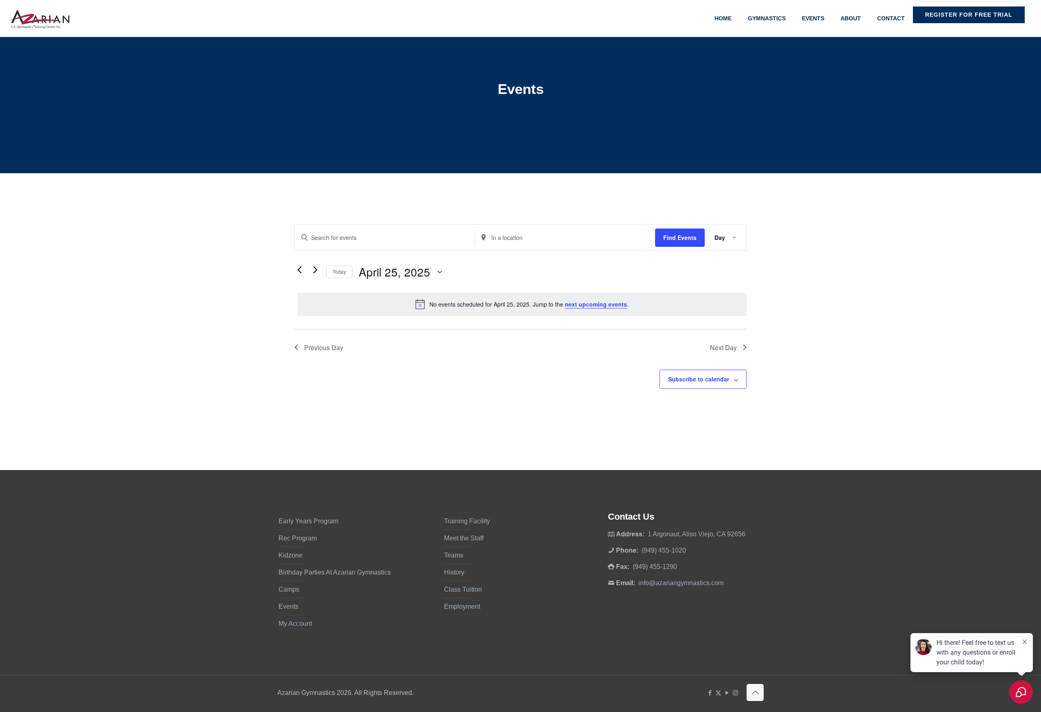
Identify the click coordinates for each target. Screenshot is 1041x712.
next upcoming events (596, 304)
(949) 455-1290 (655, 566)
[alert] (522, 304)
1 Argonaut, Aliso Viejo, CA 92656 (696, 534)
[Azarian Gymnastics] (39, 18)
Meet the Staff (463, 538)
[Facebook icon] (710, 692)
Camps (289, 589)
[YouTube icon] (727, 692)
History (454, 572)
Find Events (680, 237)
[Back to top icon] (755, 692)
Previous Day (323, 347)
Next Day (723, 347)
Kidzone (291, 555)
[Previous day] (299, 270)
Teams (453, 555)
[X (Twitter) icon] (718, 692)
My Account (295, 623)
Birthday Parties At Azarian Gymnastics (335, 572)
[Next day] (315, 270)
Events (288, 606)
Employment (462, 606)
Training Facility (467, 521)
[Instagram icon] (735, 692)
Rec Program (298, 538)
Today (339, 271)
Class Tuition (463, 589)
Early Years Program (308, 521)
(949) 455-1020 (664, 550)
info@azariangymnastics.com (680, 582)
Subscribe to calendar (698, 379)
